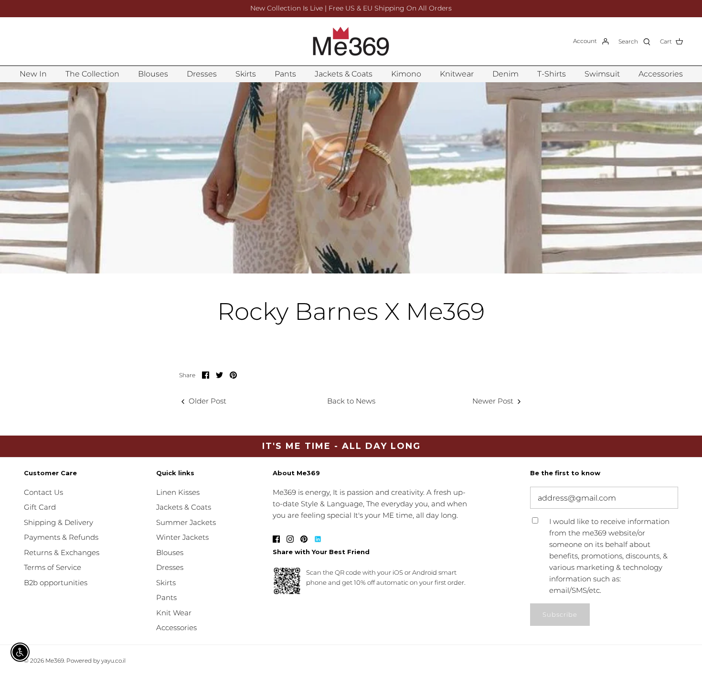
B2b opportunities (55, 582)
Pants (285, 73)
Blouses (153, 73)
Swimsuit (602, 73)
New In (33, 73)
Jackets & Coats (343, 73)
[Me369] (351, 41)
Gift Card (40, 507)
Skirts (245, 73)
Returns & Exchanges (61, 552)
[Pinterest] (304, 539)
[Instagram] (290, 539)
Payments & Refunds (61, 537)
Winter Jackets (182, 537)
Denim (505, 73)
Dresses (202, 73)
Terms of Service (52, 567)
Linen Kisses (178, 492)
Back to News (351, 400)
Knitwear (457, 73)
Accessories (660, 73)
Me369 (54, 660)
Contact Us (43, 492)
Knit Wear (173, 612)
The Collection (92, 73)
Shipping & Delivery (58, 522)
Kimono (406, 73)
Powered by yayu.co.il (96, 660)
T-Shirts (551, 73)
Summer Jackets (186, 522)
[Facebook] (276, 539)
